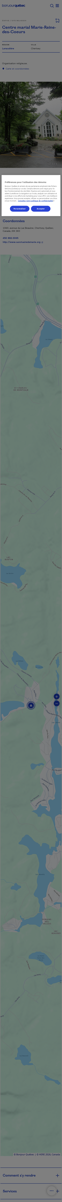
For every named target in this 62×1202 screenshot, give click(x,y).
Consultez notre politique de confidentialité (36, 201)
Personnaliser (20, 209)
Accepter (41, 209)
